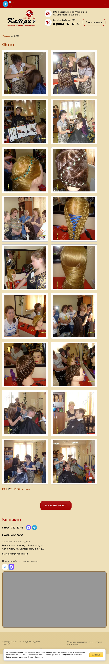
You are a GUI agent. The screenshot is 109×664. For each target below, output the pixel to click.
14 (14, 489)
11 (6, 489)
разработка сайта (85, 642)
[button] (94, 22)
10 (4, 489)
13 (11, 489)
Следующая (24, 489)
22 (16, 489)
